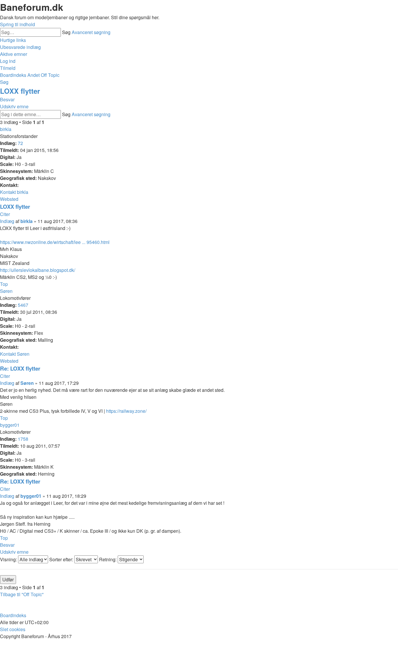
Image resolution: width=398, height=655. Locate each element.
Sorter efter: (61, 559)
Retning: (108, 559)
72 (20, 143)
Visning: (9, 559)
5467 (23, 305)
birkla (5, 129)
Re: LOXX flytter (20, 368)
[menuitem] (20, 47)
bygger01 (10, 425)
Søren (6, 291)
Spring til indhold (17, 24)
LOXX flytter (20, 91)
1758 (23, 439)
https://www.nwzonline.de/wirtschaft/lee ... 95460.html (55, 242)
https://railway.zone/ (126, 411)
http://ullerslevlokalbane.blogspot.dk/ (37, 270)
